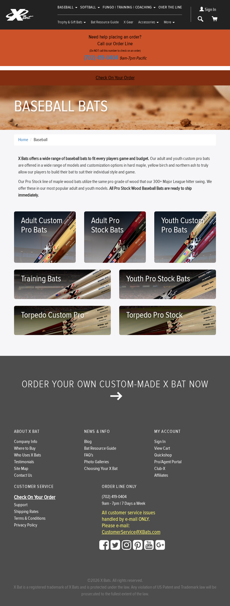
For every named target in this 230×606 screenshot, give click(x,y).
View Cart (162, 448)
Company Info (25, 441)
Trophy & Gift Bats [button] (70, 22)
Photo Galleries (96, 462)
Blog (88, 441)
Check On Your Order (115, 78)
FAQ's (88, 455)
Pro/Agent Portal (167, 462)
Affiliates (161, 475)
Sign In (210, 9)
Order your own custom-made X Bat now (115, 384)
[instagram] (126, 545)
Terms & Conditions (29, 518)
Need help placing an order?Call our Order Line (115, 47)
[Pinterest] (137, 545)
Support (20, 505)
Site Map (21, 468)
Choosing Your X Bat (101, 468)
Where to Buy (25, 448)
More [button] (168, 22)
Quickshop (163, 455)
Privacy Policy (25, 525)
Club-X (159, 468)
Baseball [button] (66, 7)
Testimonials (24, 462)
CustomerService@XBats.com (131, 532)
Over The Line (170, 7)
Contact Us (23, 475)
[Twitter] (115, 545)
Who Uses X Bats (27, 455)
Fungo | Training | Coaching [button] (128, 7)
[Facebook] (104, 545)
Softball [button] (88, 7)
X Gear (128, 22)
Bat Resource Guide (105, 22)
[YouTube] (149, 545)
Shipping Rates (26, 511)
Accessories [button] (147, 22)
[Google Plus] (160, 545)
